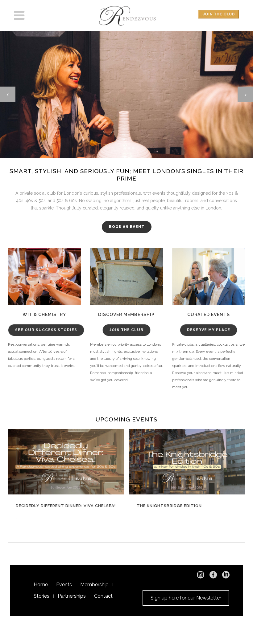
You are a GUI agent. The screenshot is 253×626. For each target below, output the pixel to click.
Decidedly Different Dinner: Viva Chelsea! (66, 505)
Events (64, 584)
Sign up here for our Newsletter (186, 598)
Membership (94, 584)
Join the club (126, 330)
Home (41, 584)
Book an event (126, 227)
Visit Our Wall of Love (126, 130)
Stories (41, 596)
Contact (103, 596)
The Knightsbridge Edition (169, 505)
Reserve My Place (208, 330)
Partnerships (72, 596)
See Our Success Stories (46, 330)
